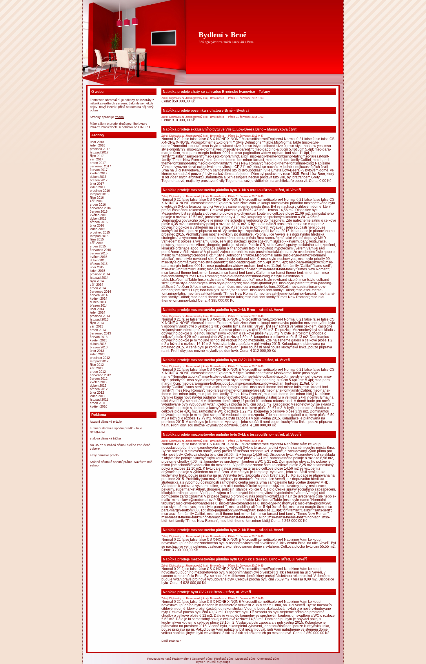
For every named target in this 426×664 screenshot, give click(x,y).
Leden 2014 (97, 312)
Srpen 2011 (97, 403)
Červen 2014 (99, 295)
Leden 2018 (97, 145)
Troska (119, 117)
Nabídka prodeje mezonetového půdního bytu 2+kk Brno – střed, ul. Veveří (223, 310)
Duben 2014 (98, 302)
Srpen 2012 (98, 371)
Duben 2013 (98, 343)
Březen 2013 (99, 347)
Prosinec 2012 (100, 357)
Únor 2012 (97, 392)
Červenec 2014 (100, 291)
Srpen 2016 (98, 204)
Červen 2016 (99, 211)
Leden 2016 (97, 229)
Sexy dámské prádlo (104, 455)
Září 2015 (96, 243)
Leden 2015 (97, 270)
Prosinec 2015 (100, 232)
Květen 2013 (98, 340)
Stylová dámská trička (105, 438)
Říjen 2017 (97, 156)
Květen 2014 (98, 298)
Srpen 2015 (98, 246)
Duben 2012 (98, 385)
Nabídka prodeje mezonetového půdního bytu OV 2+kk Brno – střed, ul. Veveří (226, 360)
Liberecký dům (245, 658)
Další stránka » (171, 640)
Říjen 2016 (97, 197)
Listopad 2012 (99, 361)
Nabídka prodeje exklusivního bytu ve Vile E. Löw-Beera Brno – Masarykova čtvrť (230, 129)
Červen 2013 (99, 337)
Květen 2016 (98, 215)
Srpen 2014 (98, 288)
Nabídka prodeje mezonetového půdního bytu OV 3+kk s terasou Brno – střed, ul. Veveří (235, 559)
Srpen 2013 (98, 330)
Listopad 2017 (99, 152)
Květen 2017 (98, 173)
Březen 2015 (99, 263)
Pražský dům (180, 658)
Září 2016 (96, 201)
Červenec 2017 (100, 166)
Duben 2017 (98, 176)
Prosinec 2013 (100, 316)
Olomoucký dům (268, 658)
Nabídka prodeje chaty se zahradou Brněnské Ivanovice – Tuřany (216, 92)
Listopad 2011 (99, 399)
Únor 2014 (97, 309)
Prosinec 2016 (100, 190)
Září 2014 (96, 284)
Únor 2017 (97, 183)
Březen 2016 (99, 222)
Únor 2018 (97, 142)
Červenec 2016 (100, 208)
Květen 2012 (98, 382)
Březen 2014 (99, 305)
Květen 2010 (98, 406)
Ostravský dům (202, 658)
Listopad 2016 (99, 194)
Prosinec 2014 (100, 274)
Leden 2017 (97, 187)
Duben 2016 (98, 218)
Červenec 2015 (100, 250)
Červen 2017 (99, 169)
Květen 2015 (98, 256)
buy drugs (223, 661)
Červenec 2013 (100, 333)
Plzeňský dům (223, 658)
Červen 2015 (99, 253)
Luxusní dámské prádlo (106, 421)
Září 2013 (96, 326)
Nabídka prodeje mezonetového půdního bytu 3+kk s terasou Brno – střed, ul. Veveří (232, 190)
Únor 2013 (97, 350)
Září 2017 (96, 159)
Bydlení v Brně (223, 34)
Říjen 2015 (97, 239)
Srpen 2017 (98, 162)
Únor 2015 (97, 267)
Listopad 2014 (99, 277)
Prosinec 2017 (100, 149)
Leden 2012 (97, 396)
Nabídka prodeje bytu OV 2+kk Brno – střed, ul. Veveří (207, 592)
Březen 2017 (99, 180)
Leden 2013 (97, 354)
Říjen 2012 (97, 364)
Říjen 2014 (97, 281)
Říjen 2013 (97, 323)
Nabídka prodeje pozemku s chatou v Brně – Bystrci (206, 110)
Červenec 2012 (100, 375)
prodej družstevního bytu (127, 123)
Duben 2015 (98, 260)
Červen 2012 (99, 378)
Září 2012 (96, 368)
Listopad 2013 (99, 319)
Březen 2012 (99, 389)
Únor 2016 (97, 225)
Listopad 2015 (99, 236)
